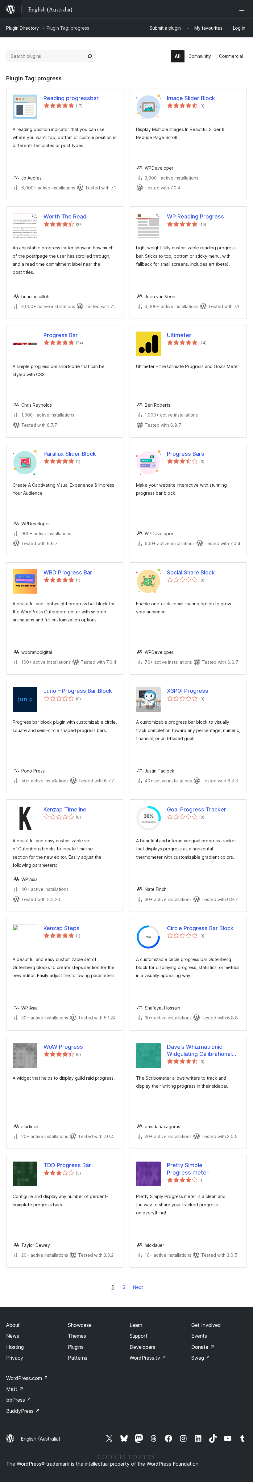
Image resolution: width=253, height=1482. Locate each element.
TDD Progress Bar (67, 1165)
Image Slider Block (191, 98)
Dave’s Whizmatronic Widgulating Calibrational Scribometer (199, 1051)
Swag (200, 1358)
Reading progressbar (71, 98)
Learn (136, 1325)
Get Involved (206, 1325)
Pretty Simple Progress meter (188, 1168)
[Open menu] (243, 9)
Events (199, 1336)
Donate (202, 1347)
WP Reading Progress (195, 216)
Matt (14, 1389)
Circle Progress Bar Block (200, 928)
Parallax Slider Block (70, 454)
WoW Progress (63, 1047)
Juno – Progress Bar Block (78, 691)
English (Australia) (40, 1439)
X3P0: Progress (187, 691)
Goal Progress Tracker (196, 809)
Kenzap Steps (62, 928)
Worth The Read (65, 216)
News (12, 1336)
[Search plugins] (90, 56)
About (13, 1325)
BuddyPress (23, 1411)
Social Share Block (191, 572)
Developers (142, 1347)
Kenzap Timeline (65, 809)
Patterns (77, 1358)
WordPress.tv (148, 1358)
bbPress (18, 1400)
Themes (77, 1336)
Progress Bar (61, 335)
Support (138, 1336)
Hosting (15, 1347)
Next (138, 1287)
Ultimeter (179, 335)
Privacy (14, 1358)
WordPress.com (27, 1378)
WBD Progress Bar (68, 572)
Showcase (80, 1325)
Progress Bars (185, 454)
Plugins (76, 1347)
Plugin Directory (22, 28)
